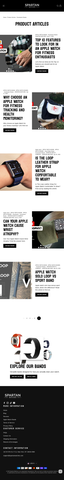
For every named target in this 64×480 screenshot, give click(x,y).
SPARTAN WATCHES (20, 92)
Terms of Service (8, 423)
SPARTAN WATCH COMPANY (15, 216)
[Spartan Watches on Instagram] (8, 403)
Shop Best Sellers (17, 376)
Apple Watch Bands (9, 419)
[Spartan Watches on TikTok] (11, 403)
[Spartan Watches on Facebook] (4, 403)
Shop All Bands (31, 376)
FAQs (5, 432)
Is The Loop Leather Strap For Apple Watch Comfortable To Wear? (47, 168)
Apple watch (38, 149)
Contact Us (7, 436)
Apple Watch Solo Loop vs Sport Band (45, 276)
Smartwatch (15, 214)
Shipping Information (10, 439)
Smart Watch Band (49, 151)
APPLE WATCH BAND (41, 34)
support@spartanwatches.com (13, 455)
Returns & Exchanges (10, 442)
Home (4, 17)
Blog (4, 413)
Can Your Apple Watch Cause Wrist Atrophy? (15, 227)
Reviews (6, 416)
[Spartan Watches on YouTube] (14, 403)
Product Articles (11, 17)
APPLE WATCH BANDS (22, 90)
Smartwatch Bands (53, 34)
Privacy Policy (8, 426)
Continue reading (41, 71)
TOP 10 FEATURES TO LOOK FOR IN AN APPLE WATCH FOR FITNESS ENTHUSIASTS (48, 48)
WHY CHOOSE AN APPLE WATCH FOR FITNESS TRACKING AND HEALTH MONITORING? (15, 108)
